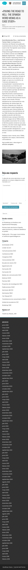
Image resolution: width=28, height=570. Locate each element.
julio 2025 (5, 352)
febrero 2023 (6, 407)
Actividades (6, 245)
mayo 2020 (5, 490)
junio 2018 (5, 548)
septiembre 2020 (7, 479)
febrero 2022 (6, 437)
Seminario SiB (6, 290)
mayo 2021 (5, 458)
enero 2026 (5, 338)
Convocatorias (6, 260)
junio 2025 (5, 354)
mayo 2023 (5, 399)
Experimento (6, 266)
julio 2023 (5, 394)
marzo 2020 (5, 495)
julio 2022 (5, 423)
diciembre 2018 (6, 535)
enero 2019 (5, 532)
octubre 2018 (6, 540)
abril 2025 (5, 360)
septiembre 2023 (7, 391)
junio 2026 (5, 325)
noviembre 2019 (7, 506)
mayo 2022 (5, 429)
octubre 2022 (6, 418)
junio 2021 (5, 455)
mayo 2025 (5, 357)
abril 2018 (5, 554)
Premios (4, 281)
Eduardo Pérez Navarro (9, 63)
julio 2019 (5, 516)
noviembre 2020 (7, 474)
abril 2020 (5, 492)
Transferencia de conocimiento (12, 299)
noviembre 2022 (7, 415)
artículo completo (7, 144)
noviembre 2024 (7, 373)
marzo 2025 (5, 362)
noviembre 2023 (7, 386)
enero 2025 (5, 368)
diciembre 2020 (7, 471)
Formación (5, 269)
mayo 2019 (5, 522)
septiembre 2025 (7, 349)
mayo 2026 (5, 328)
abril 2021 (5, 461)
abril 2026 (5, 330)
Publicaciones (6, 287)
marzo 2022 (5, 434)
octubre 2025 (6, 346)
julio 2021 (5, 453)
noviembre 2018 (7, 538)
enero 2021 (5, 469)
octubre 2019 (6, 508)
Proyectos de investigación (10, 284)
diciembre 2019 (6, 503)
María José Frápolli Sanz (14, 65)
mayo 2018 (5, 551)
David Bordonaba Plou (9, 40)
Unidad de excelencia (9, 302)
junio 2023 (5, 397)
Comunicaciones (7, 251)
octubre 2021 (6, 447)
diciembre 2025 (7, 341)
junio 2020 (5, 487)
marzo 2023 (5, 405)
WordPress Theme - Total (9, 567)
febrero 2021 (6, 466)
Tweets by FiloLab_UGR (9, 314)
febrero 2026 (6, 336)
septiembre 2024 (7, 378)
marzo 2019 (5, 527)
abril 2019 (5, 524)
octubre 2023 (6, 389)
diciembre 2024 (7, 370)
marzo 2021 (5, 463)
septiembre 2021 (7, 450)
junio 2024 (5, 383)
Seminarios (5, 293)
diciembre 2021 (6, 442)
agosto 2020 (6, 482)
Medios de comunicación (10, 275)
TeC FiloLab (5, 296)
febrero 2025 (6, 365)
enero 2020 (5, 500)
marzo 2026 (5, 333)
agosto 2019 (6, 514)
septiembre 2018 (7, 543)
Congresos (5, 257)
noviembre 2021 (7, 445)
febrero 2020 (6, 498)
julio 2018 (5, 546)
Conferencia (6, 254)
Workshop (5, 305)
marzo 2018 (5, 556)
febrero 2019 (6, 530)
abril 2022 (5, 431)
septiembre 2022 (7, 421)
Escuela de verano (8, 263)
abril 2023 (5, 402)
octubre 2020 (6, 476)
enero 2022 (5, 439)
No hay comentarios (20, 36)
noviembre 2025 (7, 344)
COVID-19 (5, 248)
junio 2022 (5, 426)
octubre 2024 (6, 375)
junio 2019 (5, 519)
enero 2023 (5, 410)
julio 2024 (5, 381)
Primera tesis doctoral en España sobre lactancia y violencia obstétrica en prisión (14, 229)
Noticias (4, 278)
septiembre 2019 (7, 511)
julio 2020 (5, 484)
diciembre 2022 (7, 413)
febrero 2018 (6, 559)
